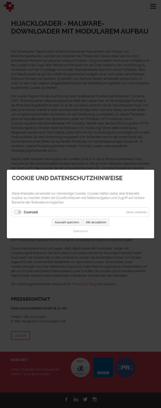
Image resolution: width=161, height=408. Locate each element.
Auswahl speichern (67, 222)
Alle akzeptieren (96, 222)
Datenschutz (80, 231)
